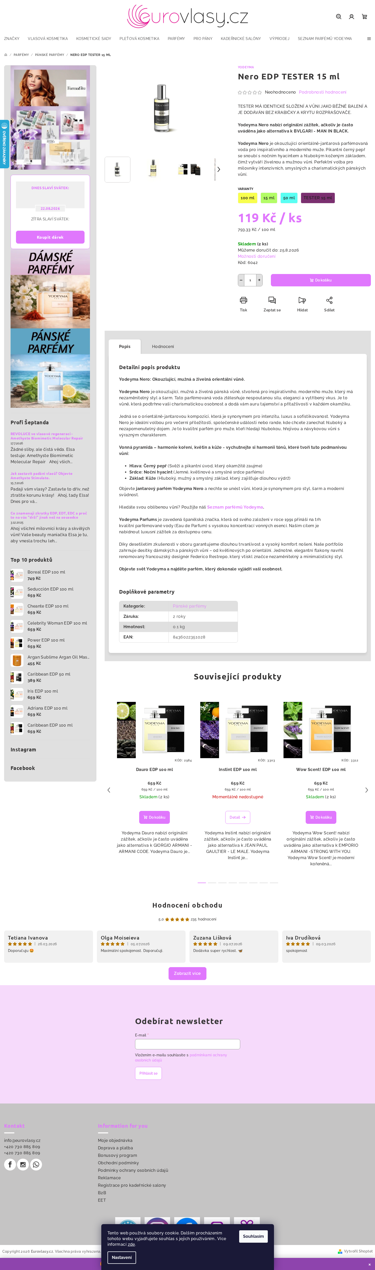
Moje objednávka (115, 1140)
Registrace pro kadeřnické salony (132, 1185)
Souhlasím (253, 1236)
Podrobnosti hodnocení (322, 92)
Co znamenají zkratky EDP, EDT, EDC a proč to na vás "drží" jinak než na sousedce (49, 515)
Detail (235, 817)
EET (102, 1200)
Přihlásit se (148, 1073)
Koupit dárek (50, 237)
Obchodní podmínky (118, 1162)
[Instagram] (23, 1165)
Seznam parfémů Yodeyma (235, 507)
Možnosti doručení (257, 256)
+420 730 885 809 (22, 1146)
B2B (102, 1192)
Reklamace (109, 1177)
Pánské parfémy (190, 606)
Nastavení (122, 1257)
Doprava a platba (115, 1148)
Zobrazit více (187, 973)
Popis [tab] (124, 346)
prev (109, 790)
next (367, 790)
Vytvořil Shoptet (358, 1251)
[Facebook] (10, 1165)
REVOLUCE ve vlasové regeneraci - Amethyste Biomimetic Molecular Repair (47, 435)
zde (131, 1244)
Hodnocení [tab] (163, 346)
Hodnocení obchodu (187, 905)
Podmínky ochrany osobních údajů (133, 1170)
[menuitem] (11, 39)
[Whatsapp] (36, 1165)
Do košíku (323, 280)
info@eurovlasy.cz (22, 1140)
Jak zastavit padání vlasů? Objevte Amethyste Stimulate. (42, 475)
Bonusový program (117, 1155)
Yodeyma (246, 67)
